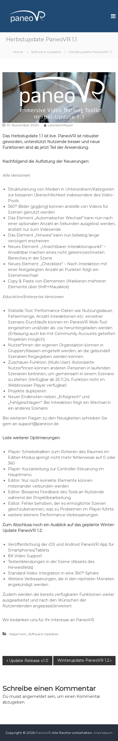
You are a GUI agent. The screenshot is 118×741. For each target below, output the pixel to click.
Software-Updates (46, 52)
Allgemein (17, 634)
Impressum (103, 733)
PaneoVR (43, 733)
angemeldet (34, 696)
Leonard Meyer (60, 125)
